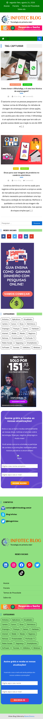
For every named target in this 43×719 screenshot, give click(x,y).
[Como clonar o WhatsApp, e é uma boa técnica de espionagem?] (21, 65)
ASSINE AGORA (19, 483)
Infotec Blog (17, 96)
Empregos (6, 328)
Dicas (16, 168)
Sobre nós (21, 9)
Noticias (5, 338)
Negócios (24, 168)
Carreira (5, 324)
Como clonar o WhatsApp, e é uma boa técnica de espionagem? (21, 89)
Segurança (27, 84)
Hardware (35, 328)
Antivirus (5, 319)
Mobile (14, 333)
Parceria (15, 6)
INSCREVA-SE (19, 700)
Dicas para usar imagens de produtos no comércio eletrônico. (21, 174)
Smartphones (32, 342)
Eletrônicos (31, 324)
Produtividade (17, 338)
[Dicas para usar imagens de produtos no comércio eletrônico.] (21, 149)
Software (5, 347)
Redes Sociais (15, 84)
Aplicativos (16, 319)
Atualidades (28, 319)
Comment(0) (29, 96)
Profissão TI (30, 338)
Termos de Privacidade (30, 6)
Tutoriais (16, 347)
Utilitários (26, 347)
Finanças (16, 328)
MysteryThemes (29, 716)
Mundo (22, 333)
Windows (36, 347)
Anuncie (7, 6)
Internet (5, 333)
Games (25, 328)
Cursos (13, 324)
